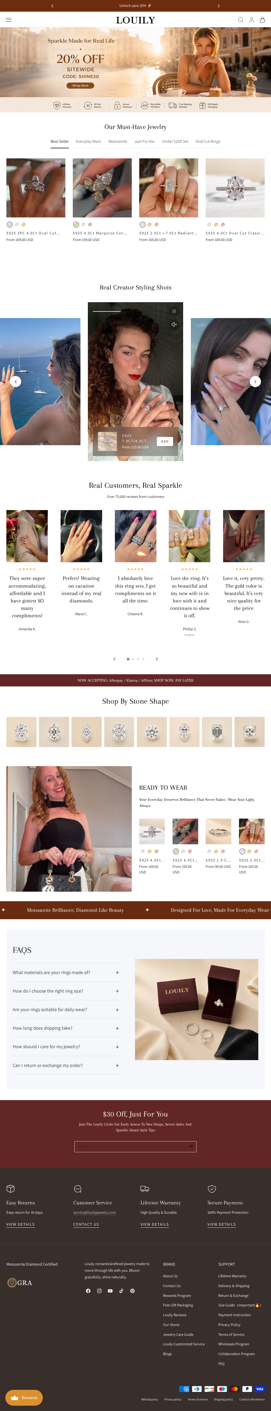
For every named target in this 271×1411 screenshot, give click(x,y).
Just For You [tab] (144, 141)
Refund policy (149, 1399)
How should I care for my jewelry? (46, 1046)
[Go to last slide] (52, 6)
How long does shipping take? (43, 1028)
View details (20, 1224)
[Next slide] (218, 6)
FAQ (221, 1363)
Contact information (252, 1399)
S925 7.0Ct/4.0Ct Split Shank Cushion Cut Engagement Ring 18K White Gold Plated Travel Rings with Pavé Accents (136, 438)
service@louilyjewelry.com (94, 1212)
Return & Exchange (233, 1295)
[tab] (128, 659)
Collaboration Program (236, 1353)
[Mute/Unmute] (174, 324)
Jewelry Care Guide (178, 1334)
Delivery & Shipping (233, 1285)
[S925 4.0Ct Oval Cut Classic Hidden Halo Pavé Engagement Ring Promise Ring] (235, 187)
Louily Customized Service (184, 1343)
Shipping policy (223, 1399)
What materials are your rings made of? (51, 972)
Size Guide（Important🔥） (240, 1304)
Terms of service (198, 1399)
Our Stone (171, 1324)
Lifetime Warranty (232, 1275)
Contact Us (171, 1285)
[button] (8, 20)
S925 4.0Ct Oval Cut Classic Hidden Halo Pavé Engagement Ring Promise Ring (234, 233)
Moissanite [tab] (118, 141)
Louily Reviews (174, 1314)
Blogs (167, 1353)
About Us (170, 1275)
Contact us (86, 1224)
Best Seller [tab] (60, 141)
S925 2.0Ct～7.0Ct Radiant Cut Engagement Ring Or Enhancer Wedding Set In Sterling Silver (166, 233)
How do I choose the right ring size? (48, 991)
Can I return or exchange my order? (48, 1065)
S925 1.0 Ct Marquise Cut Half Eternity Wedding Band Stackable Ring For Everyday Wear (217, 860)
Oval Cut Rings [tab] (208, 141)
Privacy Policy (229, 1324)
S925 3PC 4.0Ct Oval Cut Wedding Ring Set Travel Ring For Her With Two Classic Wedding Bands (31, 233)
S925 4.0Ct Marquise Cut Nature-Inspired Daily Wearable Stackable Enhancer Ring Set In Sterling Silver (98, 233)
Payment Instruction (234, 1314)
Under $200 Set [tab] (175, 141)
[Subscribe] (190, 1146)
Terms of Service (231, 1334)
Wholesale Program (233, 1343)
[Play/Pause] (174, 311)
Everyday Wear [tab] (88, 141)
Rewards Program (177, 1295)
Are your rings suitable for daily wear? (50, 1009)
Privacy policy (172, 1399)
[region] (135, 381)
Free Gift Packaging (178, 1304)
